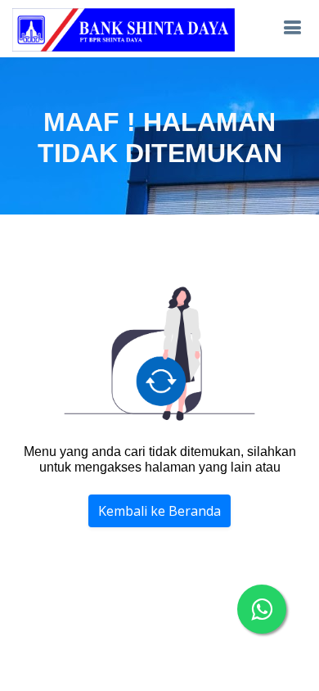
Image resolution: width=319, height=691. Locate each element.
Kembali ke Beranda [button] (159, 511)
